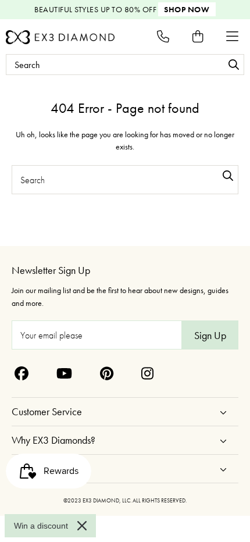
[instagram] (147, 373)
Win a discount (41, 525)
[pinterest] (106, 373)
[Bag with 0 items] (198, 36)
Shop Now (186, 9)
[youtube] (64, 373)
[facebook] (21, 373)
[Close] (82, 525)
